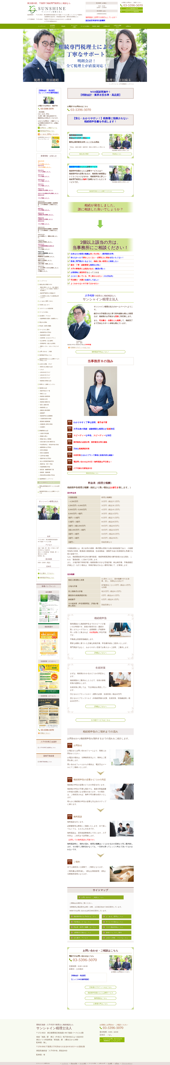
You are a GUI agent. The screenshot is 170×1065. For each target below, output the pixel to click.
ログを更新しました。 (44, 164)
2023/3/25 (41, 195)
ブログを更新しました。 (45, 167)
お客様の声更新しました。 (45, 242)
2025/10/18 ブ (41, 161)
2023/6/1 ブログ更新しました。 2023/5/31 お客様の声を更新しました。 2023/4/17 (46, 213)
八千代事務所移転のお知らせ (46, 246)
